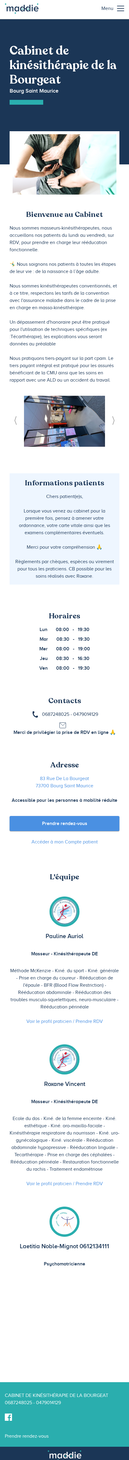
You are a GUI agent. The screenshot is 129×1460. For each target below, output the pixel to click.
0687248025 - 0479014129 (70, 714)
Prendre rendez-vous (64, 823)
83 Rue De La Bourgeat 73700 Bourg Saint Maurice (64, 782)
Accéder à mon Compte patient (65, 842)
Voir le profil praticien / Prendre (64, 1021)
